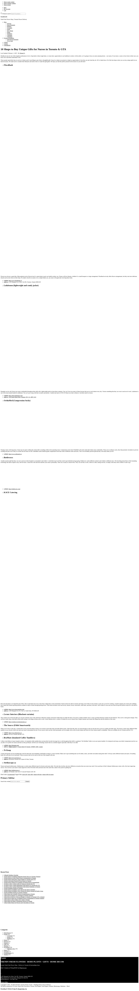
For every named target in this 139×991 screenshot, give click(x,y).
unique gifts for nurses (48, 774)
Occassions (7, 947)
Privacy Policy (4, 982)
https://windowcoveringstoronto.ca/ (17, 722)
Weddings (9, 938)
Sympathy (6, 951)
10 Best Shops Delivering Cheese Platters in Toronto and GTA (20, 879)
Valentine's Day (11, 948)
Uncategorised (11, 774)
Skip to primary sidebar (10, 3)
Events (5, 934)
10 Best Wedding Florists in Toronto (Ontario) (15, 892)
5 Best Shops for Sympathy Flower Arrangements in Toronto (19, 894)
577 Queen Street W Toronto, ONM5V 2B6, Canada (26, 746)
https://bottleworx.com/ (14, 489)
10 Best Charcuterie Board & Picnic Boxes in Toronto (17, 881)
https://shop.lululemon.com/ (16, 395)
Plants (5, 950)
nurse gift (24, 774)
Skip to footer (7, 5)
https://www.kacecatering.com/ (16, 709)
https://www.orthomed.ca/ (15, 454)
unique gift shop (37, 774)
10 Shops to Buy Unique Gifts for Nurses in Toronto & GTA (19, 884)
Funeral (6, 943)
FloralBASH (4, 16)
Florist (5, 940)
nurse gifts (30, 774)
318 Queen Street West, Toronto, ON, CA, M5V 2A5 (22, 397)
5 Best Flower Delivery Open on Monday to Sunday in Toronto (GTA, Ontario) (24, 897)
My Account (7, 9)
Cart (5, 10)
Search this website (5, 781)
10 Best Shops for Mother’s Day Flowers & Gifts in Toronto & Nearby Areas (23, 891)
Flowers (6, 941)
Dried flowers (7, 933)
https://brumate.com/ (14, 745)
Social (8, 937)
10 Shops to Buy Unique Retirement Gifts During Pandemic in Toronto (22, 886)
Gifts (5, 944)
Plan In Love (23, 968)
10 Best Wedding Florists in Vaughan (13, 888)
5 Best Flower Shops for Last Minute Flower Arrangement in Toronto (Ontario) (24, 898)
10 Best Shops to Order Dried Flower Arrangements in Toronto (20, 878)
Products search (7, 13)
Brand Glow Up (22, 989)
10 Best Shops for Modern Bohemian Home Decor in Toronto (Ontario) (22, 876)
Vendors (6, 954)
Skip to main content (9, 2)
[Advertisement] (69, 475)
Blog (5, 7)
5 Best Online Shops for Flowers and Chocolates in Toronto (19, 902)
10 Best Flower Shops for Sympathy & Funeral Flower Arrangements (21, 882)
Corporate (9, 935)
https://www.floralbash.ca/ (15, 280)
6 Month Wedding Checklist (11, 875)
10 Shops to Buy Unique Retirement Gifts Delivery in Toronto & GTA (22, 885)
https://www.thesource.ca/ (15, 733)
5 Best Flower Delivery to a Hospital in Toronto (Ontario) (18, 895)
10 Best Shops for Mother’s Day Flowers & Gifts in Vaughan (19, 889)
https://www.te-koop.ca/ (15, 758)
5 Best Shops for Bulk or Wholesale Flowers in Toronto (18, 901)
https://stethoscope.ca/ (14, 770)
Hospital (6, 946)
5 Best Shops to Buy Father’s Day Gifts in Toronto (17, 899)
